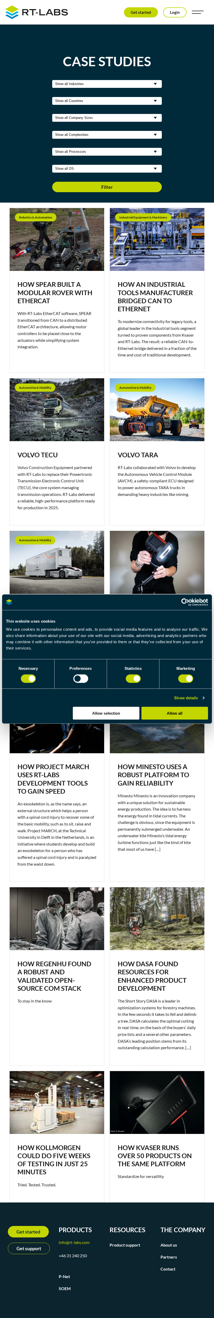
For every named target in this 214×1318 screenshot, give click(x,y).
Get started (141, 12)
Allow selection (106, 713)
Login (175, 12)
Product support (125, 1244)
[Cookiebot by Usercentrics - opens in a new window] (185, 602)
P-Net (64, 1276)
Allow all (174, 713)
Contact (167, 1268)
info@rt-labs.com (74, 1242)
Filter (107, 187)
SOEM (65, 1288)
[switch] (80, 678)
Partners (168, 1256)
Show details (186, 697)
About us (168, 1244)
